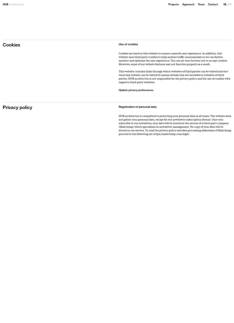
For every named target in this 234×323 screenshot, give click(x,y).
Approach (188, 4)
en (229, 4)
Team (201, 4)
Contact (213, 4)
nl (225, 4)
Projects (173, 4)
